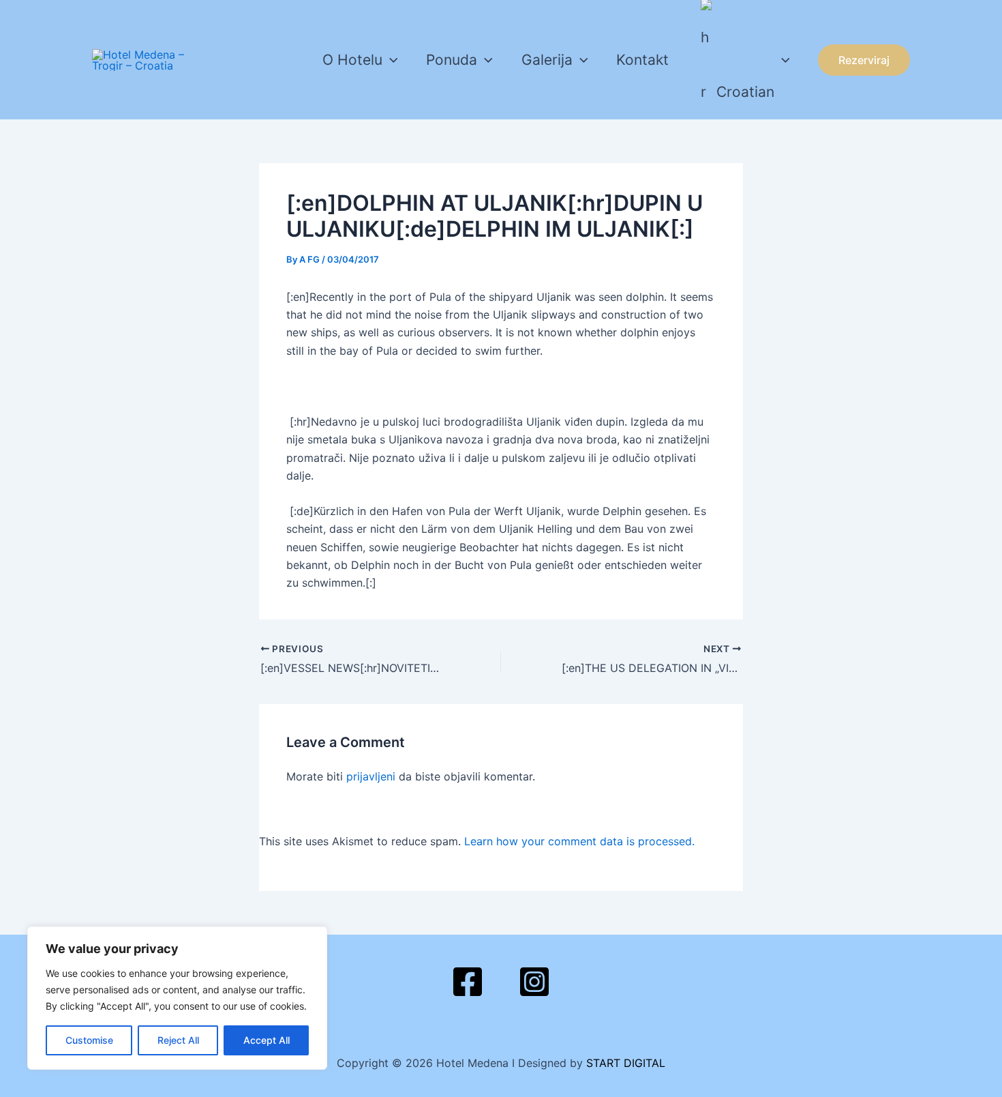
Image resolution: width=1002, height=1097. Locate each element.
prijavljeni (370, 776)
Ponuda (451, 59)
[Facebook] (467, 981)
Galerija (547, 59)
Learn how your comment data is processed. (579, 841)
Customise (89, 1040)
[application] (390, 60)
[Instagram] (534, 981)
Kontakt (642, 59)
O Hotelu (352, 59)
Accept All (266, 1040)
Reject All (178, 1040)
